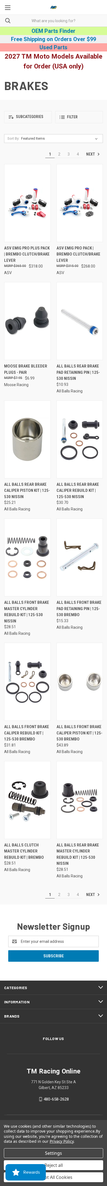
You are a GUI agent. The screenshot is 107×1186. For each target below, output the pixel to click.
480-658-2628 (56, 1099)
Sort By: (13, 138)
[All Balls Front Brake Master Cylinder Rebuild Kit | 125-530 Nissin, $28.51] (27, 557)
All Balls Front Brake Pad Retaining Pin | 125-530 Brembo (79, 608)
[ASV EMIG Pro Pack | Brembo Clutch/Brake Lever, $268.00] (80, 203)
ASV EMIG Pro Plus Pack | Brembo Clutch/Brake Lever (27, 254)
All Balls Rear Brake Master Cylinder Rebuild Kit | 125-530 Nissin (78, 854)
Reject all (53, 1165)
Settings (53, 1153)
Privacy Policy (62, 1141)
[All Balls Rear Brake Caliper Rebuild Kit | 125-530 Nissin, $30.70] (80, 439)
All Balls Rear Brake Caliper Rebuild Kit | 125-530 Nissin (78, 490)
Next (91, 154)
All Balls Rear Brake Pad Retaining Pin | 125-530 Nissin (78, 372)
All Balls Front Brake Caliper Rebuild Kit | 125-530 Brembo (26, 733)
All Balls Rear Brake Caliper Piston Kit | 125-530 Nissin (27, 490)
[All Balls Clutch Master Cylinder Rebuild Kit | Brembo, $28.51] (27, 800)
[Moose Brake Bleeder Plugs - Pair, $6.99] (27, 321)
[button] (28, 117)
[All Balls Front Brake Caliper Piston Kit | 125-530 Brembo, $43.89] (80, 682)
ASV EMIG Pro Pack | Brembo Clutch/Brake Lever (78, 254)
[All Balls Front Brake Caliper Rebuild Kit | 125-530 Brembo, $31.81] (27, 682)
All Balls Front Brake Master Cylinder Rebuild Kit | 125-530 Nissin (26, 612)
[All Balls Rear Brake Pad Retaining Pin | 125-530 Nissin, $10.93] (80, 321)
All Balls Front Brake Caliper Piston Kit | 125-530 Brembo (79, 733)
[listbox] (60, 138)
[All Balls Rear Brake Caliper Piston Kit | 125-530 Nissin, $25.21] (27, 439)
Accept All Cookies (53, 1177)
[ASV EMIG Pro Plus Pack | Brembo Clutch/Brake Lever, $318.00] (27, 203)
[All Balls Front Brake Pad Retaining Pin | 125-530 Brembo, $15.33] (80, 557)
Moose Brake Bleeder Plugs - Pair (25, 369)
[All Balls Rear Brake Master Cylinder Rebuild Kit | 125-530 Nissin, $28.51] (80, 800)
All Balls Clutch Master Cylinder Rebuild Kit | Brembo (24, 851)
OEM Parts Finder (53, 31)
